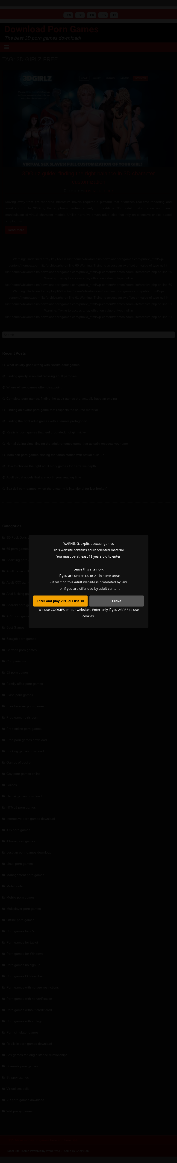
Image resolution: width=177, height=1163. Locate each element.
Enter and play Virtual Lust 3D (60, 601)
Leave (116, 601)
